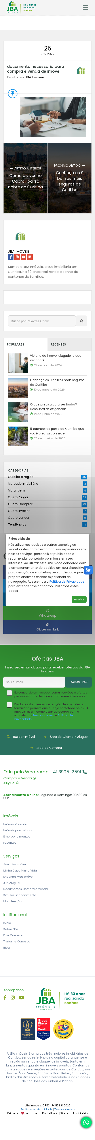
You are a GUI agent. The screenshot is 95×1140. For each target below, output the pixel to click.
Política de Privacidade (66, 581)
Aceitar (79, 599)
